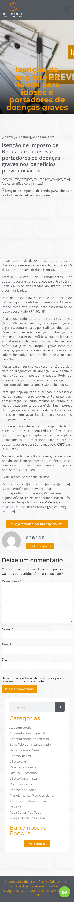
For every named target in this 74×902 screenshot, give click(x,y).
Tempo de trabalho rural (27, 818)
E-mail (7, 644)
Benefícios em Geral (24, 750)
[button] (67, 9)
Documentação (21, 784)
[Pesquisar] (60, 707)
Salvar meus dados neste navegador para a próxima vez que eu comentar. (33, 680)
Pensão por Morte (22, 790)
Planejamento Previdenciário (31, 795)
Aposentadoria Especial (27, 733)
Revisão (15, 807)
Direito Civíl (18, 761)
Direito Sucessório (23, 773)
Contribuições (20, 756)
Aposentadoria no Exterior (29, 739)
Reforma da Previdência (27, 801)
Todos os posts (40, 546)
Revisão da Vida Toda (25, 812)
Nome (7, 629)
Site (4, 659)
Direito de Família (22, 767)
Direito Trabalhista (23, 778)
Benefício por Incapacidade (30, 744)
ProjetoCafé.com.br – (54, 882)
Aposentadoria (20, 727)
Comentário (11, 581)
